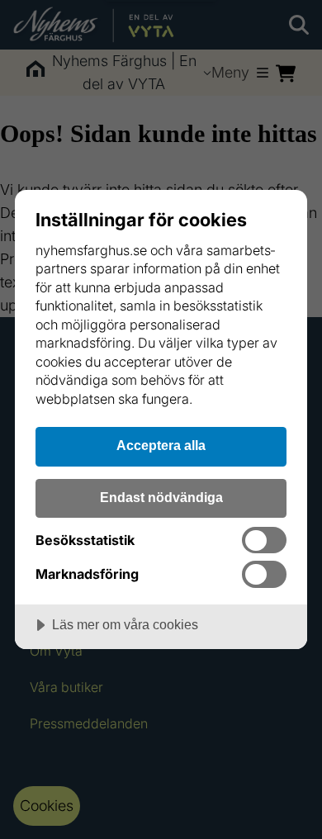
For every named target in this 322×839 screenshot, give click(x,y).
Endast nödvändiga (161, 497)
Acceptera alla (161, 445)
